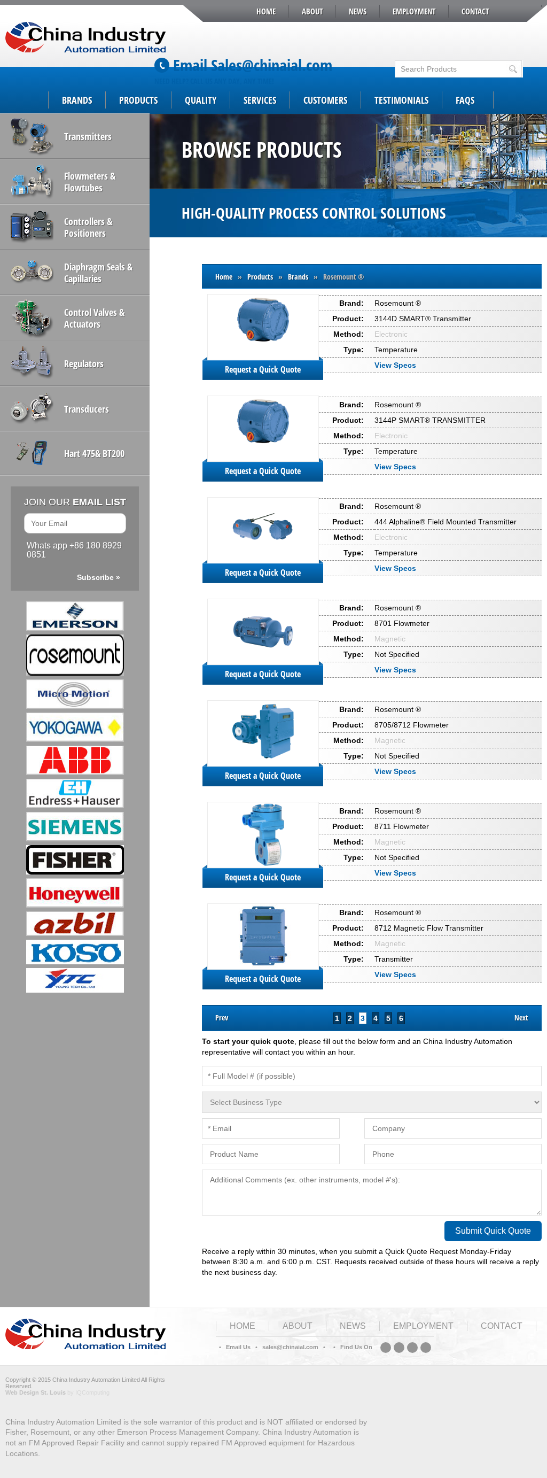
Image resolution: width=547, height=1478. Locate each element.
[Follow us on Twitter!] (412, 1347)
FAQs (465, 100)
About (312, 11)
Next (521, 1017)
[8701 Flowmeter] (263, 631)
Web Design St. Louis (35, 1392)
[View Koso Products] (75, 952)
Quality (200, 100)
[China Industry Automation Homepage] (85, 1346)
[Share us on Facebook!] (399, 1347)
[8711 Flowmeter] (263, 835)
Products (138, 100)
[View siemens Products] (75, 826)
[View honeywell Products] (75, 893)
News (357, 11)
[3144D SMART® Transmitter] (263, 327)
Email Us (238, 1347)
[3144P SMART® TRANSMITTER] (263, 428)
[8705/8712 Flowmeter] (263, 733)
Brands (77, 100)
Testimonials (401, 100)
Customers (325, 100)
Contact (475, 11)
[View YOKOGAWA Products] (75, 727)
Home (266, 11)
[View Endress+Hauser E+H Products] (75, 793)
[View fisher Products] (75, 860)
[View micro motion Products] (75, 694)
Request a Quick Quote (263, 369)
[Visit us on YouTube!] (425, 1347)
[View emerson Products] (75, 616)
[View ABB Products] (75, 760)
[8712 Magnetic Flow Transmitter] (263, 936)
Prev (221, 1017)
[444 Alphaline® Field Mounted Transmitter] (263, 530)
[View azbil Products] (75, 923)
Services (260, 100)
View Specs (396, 365)
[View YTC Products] (75, 980)
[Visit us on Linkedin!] (385, 1347)
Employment (414, 11)
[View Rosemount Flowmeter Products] (75, 655)
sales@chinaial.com (290, 1347)
